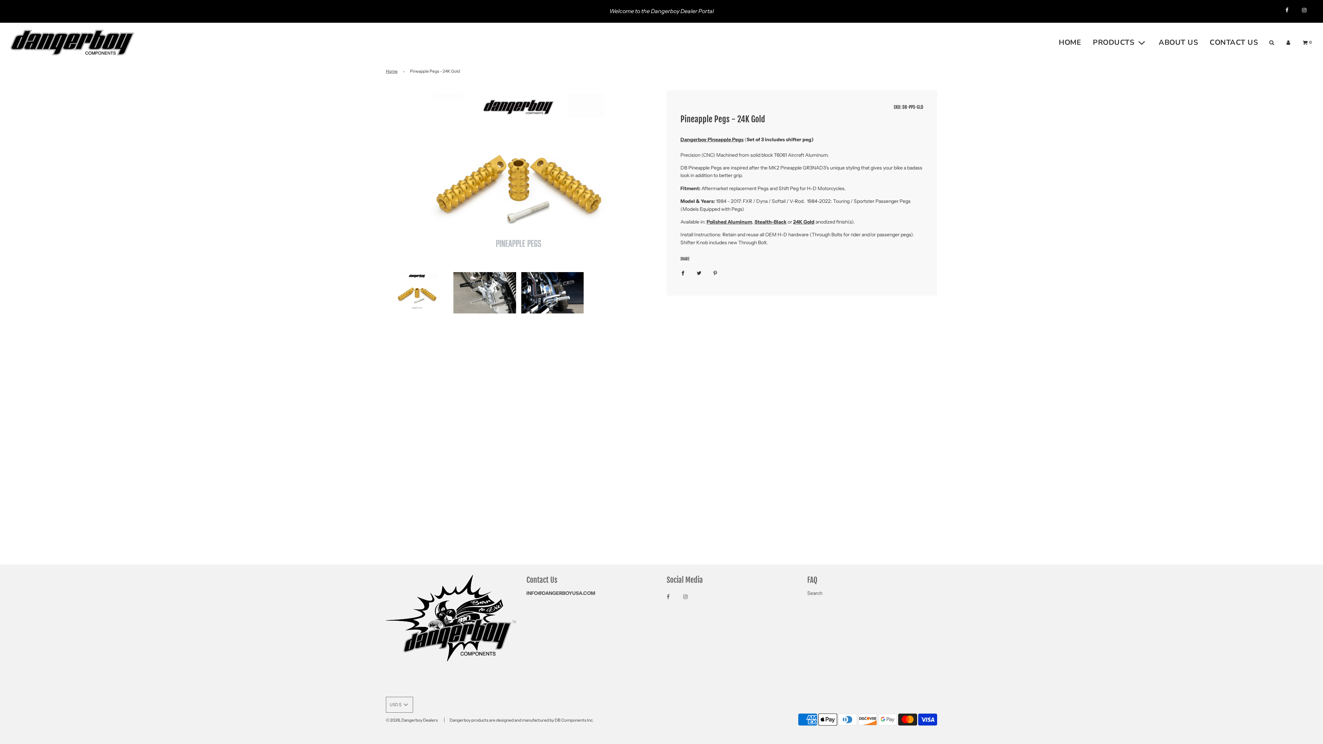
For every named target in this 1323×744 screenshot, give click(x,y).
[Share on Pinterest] (715, 273)
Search (814, 593)
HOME (1070, 42)
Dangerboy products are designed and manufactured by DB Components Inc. (522, 720)
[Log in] (1288, 42)
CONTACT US (1234, 42)
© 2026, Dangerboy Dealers (412, 720)
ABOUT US (1178, 42)
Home (392, 71)
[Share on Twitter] (699, 273)
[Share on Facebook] (682, 273)
